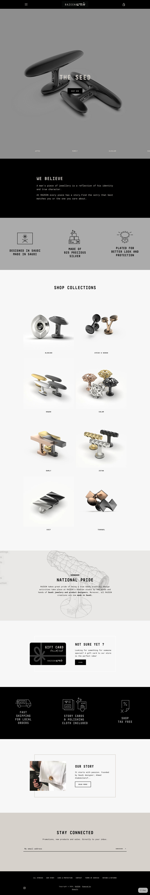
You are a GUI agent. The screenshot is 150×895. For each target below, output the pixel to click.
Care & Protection (65, 878)
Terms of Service (92, 878)
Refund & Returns (110, 878)
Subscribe (120, 848)
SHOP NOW (75, 91)
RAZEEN (77, 886)
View (80, 662)
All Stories (38, 878)
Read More (83, 784)
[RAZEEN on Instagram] (24, 888)
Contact (79, 878)
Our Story (50, 878)
